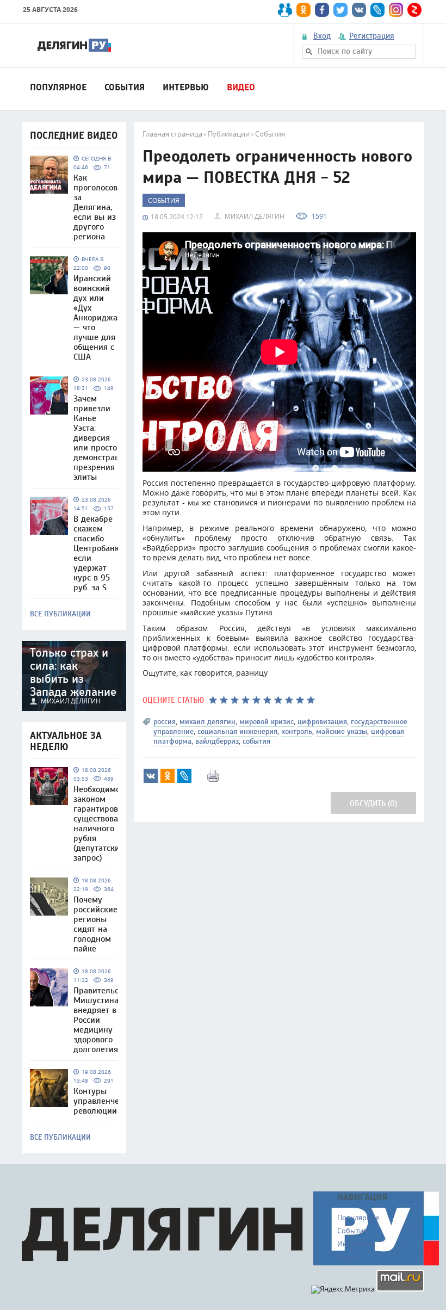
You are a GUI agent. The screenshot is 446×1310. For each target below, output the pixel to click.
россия (164, 721)
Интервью (186, 87)
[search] (309, 52)
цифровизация (322, 721)
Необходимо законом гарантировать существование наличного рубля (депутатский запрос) (102, 823)
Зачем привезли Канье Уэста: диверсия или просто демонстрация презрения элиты (101, 438)
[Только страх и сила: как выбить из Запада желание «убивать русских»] (74, 675)
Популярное (58, 87)
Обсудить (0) (373, 803)
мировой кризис (266, 721)
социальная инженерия (237, 731)
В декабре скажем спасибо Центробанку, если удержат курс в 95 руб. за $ (99, 553)
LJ (184, 776)
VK (151, 776)
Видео (241, 87)
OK (167, 776)
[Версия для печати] (213, 776)
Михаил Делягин (254, 216)
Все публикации (60, 614)
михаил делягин (207, 721)
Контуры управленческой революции (105, 1101)
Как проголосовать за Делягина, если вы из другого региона (101, 207)
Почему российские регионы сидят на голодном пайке (95, 924)
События (124, 87)
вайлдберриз (217, 741)
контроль (296, 731)
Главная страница (172, 134)
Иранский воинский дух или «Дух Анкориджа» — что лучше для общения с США (97, 318)
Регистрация (371, 36)
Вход (322, 36)
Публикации (229, 134)
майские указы (341, 731)
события (256, 741)
